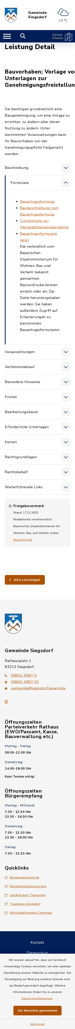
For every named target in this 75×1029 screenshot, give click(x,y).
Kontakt (37, 942)
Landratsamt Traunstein (28, 895)
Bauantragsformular (37, 201)
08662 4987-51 (25, 681)
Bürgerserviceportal (24, 877)
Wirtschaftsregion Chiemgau (31, 913)
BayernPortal (22, 540)
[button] (37, 167)
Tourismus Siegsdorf (25, 904)
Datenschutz (37, 952)
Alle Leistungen (26, 580)
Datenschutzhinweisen (37, 998)
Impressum (37, 1024)
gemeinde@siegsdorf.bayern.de (38, 688)
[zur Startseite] (11, 15)
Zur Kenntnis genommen (37, 1010)
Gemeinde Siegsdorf (37, 15)
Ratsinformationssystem (28, 886)
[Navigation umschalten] (7, 36)
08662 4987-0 (24, 675)
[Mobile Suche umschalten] (23, 36)
